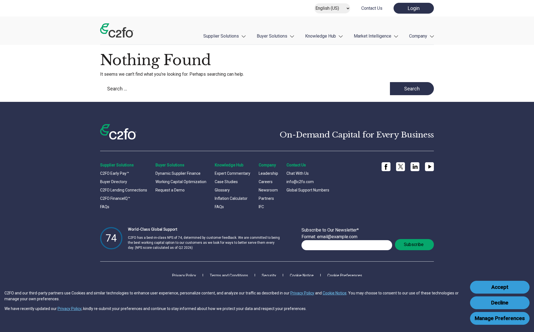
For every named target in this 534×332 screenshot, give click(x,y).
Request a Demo (170, 190)
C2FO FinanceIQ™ (115, 198)
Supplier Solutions (221, 36)
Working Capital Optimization (180, 181)
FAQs (104, 207)
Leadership (268, 173)
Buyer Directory (113, 181)
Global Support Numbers (307, 190)
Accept (499, 287)
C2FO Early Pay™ (114, 173)
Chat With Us (297, 173)
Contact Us (371, 8)
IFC (261, 207)
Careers (266, 181)
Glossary (222, 190)
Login (414, 8)
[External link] (400, 166)
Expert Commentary (232, 173)
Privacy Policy (302, 293)
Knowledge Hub (320, 36)
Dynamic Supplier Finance (178, 173)
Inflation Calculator (231, 198)
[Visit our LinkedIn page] (415, 166)
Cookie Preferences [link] (344, 275)
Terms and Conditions (229, 275)
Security (269, 275)
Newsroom (268, 190)
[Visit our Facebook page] (386, 166)
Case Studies (226, 181)
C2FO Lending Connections (123, 190)
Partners (266, 198)
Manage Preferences (500, 318)
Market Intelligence (372, 36)
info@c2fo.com (300, 181)
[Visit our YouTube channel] (429, 166)
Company (418, 36)
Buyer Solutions (272, 36)
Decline (499, 303)
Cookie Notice (335, 293)
